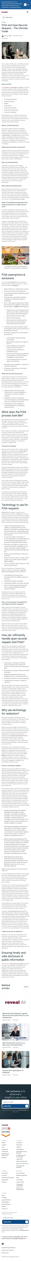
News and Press (6, 1204)
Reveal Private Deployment (5, 1154)
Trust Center (19, 1179)
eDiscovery (5, 512)
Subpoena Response (21, 1161)
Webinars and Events (21, 1175)
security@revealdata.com (18, 1238)
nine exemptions (11, 282)
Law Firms (4, 1175)
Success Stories (20, 1173)
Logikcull (4, 1144)
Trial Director (5, 1151)
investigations (15, 285)
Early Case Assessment (22, 1163)
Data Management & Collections (21, 1156)
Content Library (20, 1182)
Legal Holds (19, 1159)
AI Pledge (4, 1197)
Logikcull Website (6, 1200)
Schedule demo (19, 12)
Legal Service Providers (8, 1177)
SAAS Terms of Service (8, 1250)
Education (4, 1182)
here (25, 1236)
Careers (4, 1206)
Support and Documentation (20, 1188)
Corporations (5, 1173)
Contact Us (4, 1208)
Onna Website (5, 1202)
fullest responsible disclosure (19, 735)
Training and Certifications (19, 1185)
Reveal (3, 74)
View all (26, 986)
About (3, 1195)
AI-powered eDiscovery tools (16, 911)
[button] (27, 12)
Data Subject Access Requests (21, 1152)
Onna (3, 1147)
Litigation (18, 1147)
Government (5, 1179)
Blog (17, 1177)
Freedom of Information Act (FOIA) (13, 87)
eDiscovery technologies (17, 963)
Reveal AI (4, 1157)
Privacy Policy (23, 1110)
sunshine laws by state (18, 199)
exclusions (17, 385)
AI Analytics (19, 1142)
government (6, 135)
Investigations (20, 1149)
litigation (17, 306)
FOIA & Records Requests (20, 1166)
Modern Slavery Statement (8, 1247)
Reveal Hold (5, 1149)
